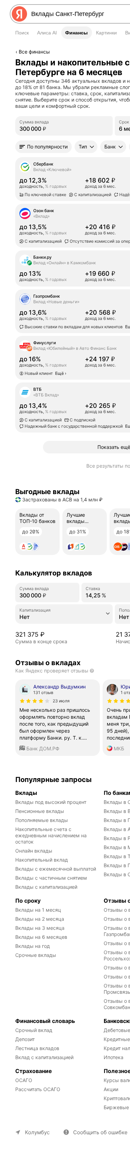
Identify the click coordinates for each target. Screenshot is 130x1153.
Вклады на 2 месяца (39, 919)
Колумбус (37, 1132)
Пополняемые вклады (41, 820)
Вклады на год (32, 946)
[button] (43, 146)
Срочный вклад (33, 1030)
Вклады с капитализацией (46, 887)
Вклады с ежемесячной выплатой (55, 869)
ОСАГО (23, 1080)
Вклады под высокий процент (50, 802)
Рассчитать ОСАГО (37, 1089)
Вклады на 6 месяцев (41, 937)
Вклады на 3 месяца (39, 928)
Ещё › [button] (22, 281)
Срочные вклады (35, 955)
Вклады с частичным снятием (51, 878)
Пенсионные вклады (39, 811)
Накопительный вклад (41, 860)
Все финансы (34, 52)
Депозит (25, 1039)
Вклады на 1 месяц (38, 910)
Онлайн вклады (33, 851)
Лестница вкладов (37, 1048)
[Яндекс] (19, 14)
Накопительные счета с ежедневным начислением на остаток (51, 835)
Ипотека (113, 1057)
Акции (111, 1089)
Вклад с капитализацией (44, 1057)
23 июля (61, 700)
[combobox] (64, 617)
